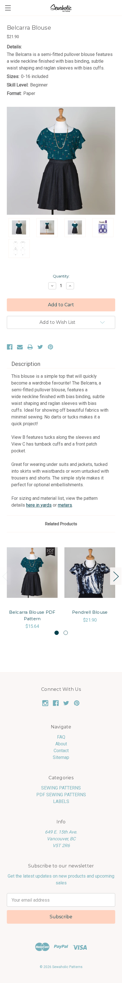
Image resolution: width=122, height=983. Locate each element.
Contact (61, 750)
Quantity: (61, 276)
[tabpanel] (32, 584)
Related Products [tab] (61, 523)
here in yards (39, 505)
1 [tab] (56, 633)
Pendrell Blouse (90, 612)
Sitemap (61, 757)
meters (65, 505)
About (61, 744)
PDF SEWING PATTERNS (61, 794)
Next (115, 576)
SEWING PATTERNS (61, 788)
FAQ (61, 737)
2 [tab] (66, 633)
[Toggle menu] (8, 8)
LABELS (61, 801)
